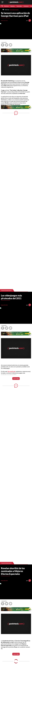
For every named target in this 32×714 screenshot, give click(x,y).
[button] (2, 6)
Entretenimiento (14, 9)
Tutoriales (19, 6)
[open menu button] (2, 2)
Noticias (6, 6)
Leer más (16, 378)
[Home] (3, 9)
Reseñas (13, 6)
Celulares (26, 6)
